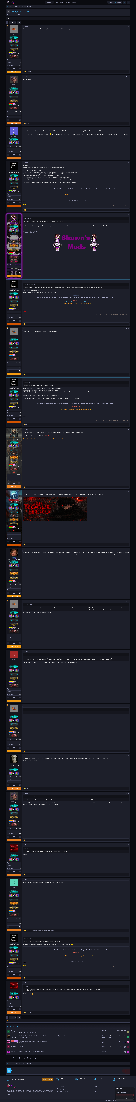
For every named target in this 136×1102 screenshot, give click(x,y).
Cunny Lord (13, 1053)
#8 (128, 378)
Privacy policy (60, 1089)
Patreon (29, 231)
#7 (128, 328)
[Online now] (14, 134)
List (28, 228)
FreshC (124, 1032)
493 (20, 116)
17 (20, 782)
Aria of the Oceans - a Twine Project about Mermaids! (27, 1051)
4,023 (19, 694)
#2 (128, 76)
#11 (128, 549)
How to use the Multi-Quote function (76, 200)
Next (19, 22)
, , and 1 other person (39, 209)
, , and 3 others (39, 71)
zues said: (26, 709)
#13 (128, 651)
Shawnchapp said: (28, 284)
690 (20, 65)
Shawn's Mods (31, 232)
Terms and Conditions (62, 1091)
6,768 (19, 590)
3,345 (19, 480)
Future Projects (26, 1053)
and (32, 751)
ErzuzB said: (27, 218)
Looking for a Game (17, 1046)
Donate (125, 1095)
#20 (128, 982)
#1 (128, 26)
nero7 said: (26, 986)
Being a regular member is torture (21, 1031)
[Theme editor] (128, 2)
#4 (128, 162)
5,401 (19, 269)
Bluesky (96, 1091)
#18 (128, 879)
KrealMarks (14, 1032)
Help (58, 1093)
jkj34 (12, 1037)
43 (20, 868)
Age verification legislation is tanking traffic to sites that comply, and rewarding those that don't (41, 1036)
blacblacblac (123, 1037)
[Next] (20, 68)
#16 (128, 793)
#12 (128, 601)
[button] (52, 2)
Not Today (125, 1098)
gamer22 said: (27, 604)
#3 (128, 128)
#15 (128, 755)
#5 (128, 214)
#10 (128, 491)
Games (22, 1042)
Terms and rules (108, 1100)
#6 (128, 281)
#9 (128, 429)
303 (20, 923)
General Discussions (28, 1032)
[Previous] (8, 68)
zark (9, 14)
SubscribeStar (37, 231)
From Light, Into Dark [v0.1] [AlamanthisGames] (33, 1041)
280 (20, 538)
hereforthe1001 (121, 1080)
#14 (128, 705)
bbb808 (13, 1047)
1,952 (19, 199)
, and (32, 840)
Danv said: (26, 938)
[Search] (124, 2)
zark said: (26, 382)
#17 (128, 844)
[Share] (127, 26)
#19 (128, 934)
